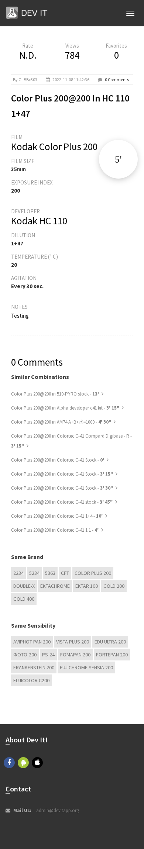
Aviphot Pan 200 (32, 641)
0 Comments (117, 79)
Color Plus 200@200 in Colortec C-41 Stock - (58, 460)
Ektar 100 (86, 586)
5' (118, 159)
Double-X (24, 586)
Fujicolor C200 (31, 680)
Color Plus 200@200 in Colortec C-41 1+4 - (57, 516)
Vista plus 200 (72, 641)
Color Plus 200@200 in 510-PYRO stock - (55, 394)
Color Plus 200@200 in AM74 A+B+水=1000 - (61, 422)
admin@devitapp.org (57, 810)
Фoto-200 (25, 654)
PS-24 (48, 654)
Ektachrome (55, 586)
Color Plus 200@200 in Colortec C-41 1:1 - (55, 530)
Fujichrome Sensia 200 (86, 667)
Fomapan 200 (75, 654)
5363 (50, 573)
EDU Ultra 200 (110, 641)
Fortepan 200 (112, 654)
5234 (34, 573)
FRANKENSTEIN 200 (33, 667)
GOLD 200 (113, 586)
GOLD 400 (23, 599)
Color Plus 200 (93, 573)
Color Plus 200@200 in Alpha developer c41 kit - (65, 408)
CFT (65, 573)
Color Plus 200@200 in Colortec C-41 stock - (62, 502)
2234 (18, 573)
